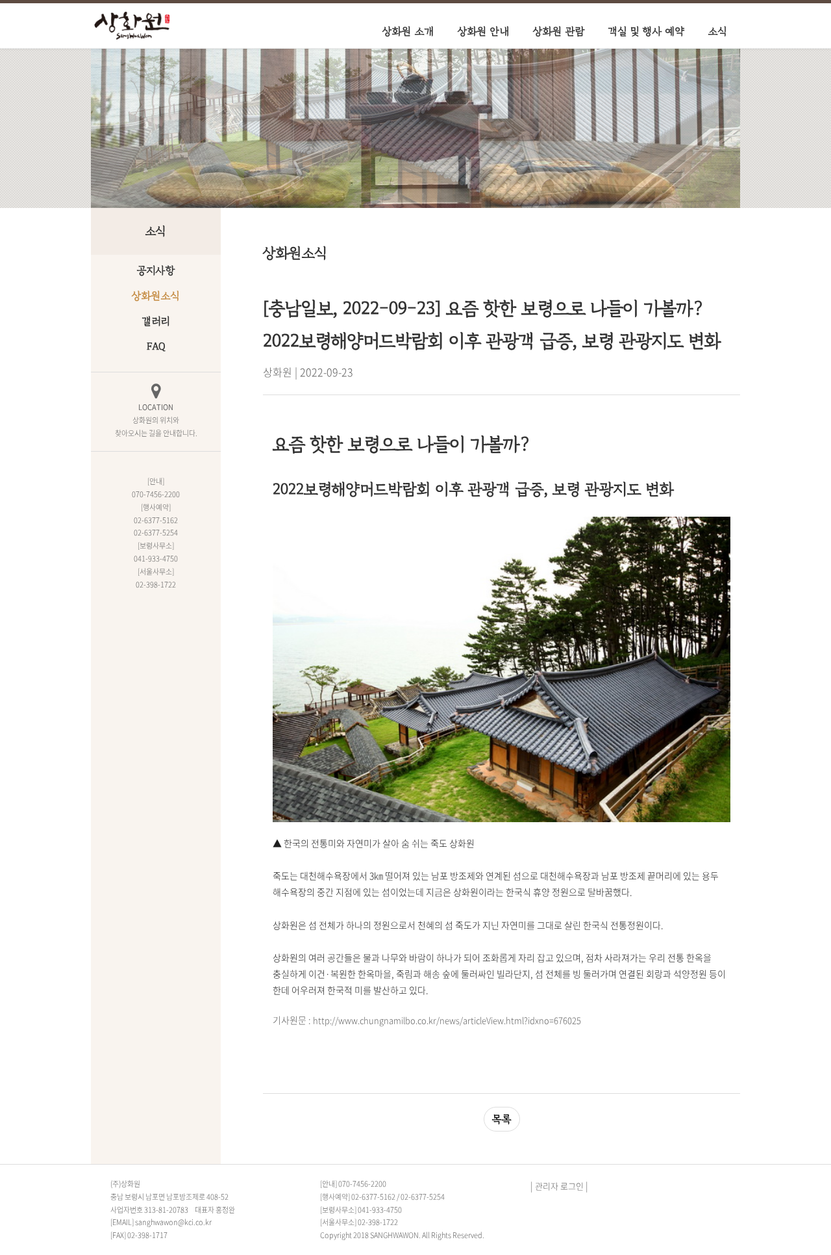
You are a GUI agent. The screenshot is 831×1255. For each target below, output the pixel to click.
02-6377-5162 (373, 1196)
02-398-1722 (378, 1222)
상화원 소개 (408, 31)
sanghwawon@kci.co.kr (173, 1222)
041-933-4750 (380, 1209)
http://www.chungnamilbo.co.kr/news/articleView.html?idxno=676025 (447, 1020)
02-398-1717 (147, 1235)
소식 (717, 31)
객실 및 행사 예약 (646, 31)
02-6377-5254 (423, 1196)
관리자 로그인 (559, 1186)
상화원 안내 (484, 31)
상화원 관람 (559, 31)
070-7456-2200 (362, 1183)
